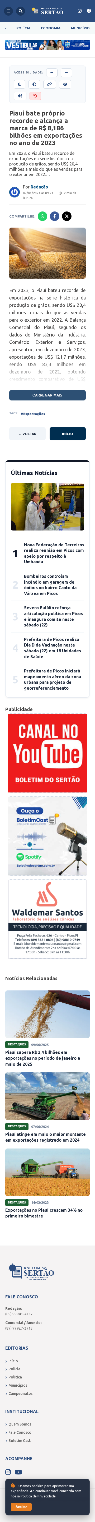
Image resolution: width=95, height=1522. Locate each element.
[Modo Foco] (65, 84)
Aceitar (21, 1507)
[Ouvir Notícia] (20, 96)
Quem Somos (19, 1424)
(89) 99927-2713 (19, 1328)
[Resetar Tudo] (35, 96)
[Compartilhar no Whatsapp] (42, 216)
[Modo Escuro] (19, 84)
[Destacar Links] (49, 84)
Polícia (23, 28)
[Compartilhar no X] (67, 216)
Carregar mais (47, 395)
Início (67, 434)
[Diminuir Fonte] (66, 72)
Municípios (17, 1385)
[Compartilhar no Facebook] (54, 216)
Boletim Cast (19, 1440)
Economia (50, 28)
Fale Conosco (19, 1432)
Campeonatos (20, 1393)
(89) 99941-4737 (19, 1314)
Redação (39, 187)
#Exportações (33, 414)
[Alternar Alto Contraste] (34, 84)
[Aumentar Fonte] (52, 72)
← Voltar (27, 434)
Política (15, 1377)
